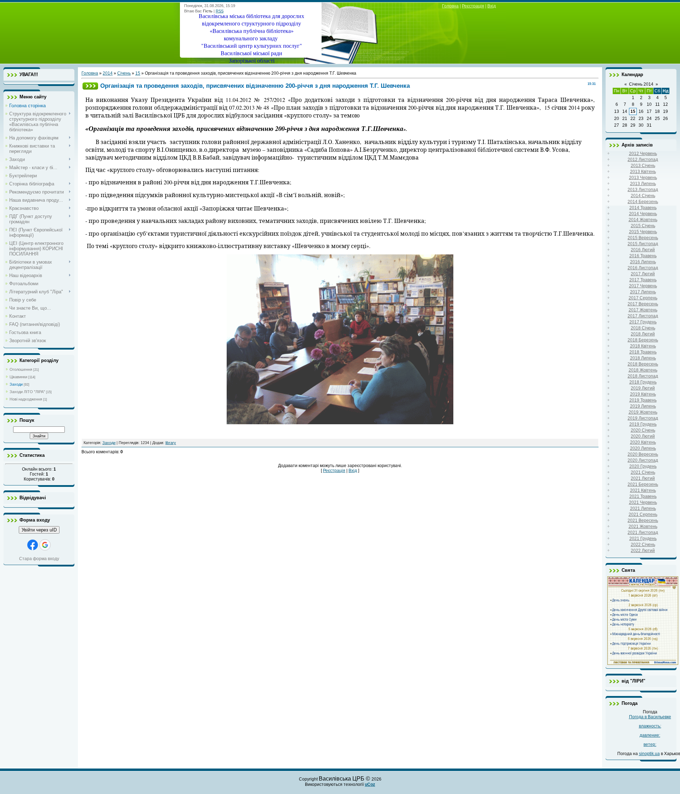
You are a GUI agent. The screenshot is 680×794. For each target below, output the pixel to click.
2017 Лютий (643, 273)
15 (137, 73)
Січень (124, 73)
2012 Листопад (643, 159)
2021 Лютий (643, 478)
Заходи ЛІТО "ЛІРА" (27, 392)
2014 (108, 73)
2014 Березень (643, 201)
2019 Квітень (643, 394)
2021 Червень (643, 502)
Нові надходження (26, 399)
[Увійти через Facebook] (32, 545)
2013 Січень (643, 165)
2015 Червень (643, 231)
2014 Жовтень (643, 219)
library (170, 443)
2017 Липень (643, 291)
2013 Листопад (643, 189)
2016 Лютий (643, 249)
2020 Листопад (643, 460)
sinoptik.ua (649, 753)
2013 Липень (643, 183)
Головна (450, 6)
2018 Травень (643, 352)
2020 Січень (643, 430)
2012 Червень (643, 153)
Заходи (16, 384)
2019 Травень (643, 400)
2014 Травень (643, 207)
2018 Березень (643, 340)
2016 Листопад (643, 267)
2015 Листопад (643, 243)
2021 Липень (643, 508)
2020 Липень (643, 448)
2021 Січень (643, 472)
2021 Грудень (643, 538)
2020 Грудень (643, 466)
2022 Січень (643, 544)
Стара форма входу (39, 558)
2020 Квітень (643, 442)
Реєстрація (473, 6)
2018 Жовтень (643, 370)
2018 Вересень (643, 364)
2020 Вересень (643, 454)
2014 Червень (643, 213)
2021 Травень (643, 496)
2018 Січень (643, 328)
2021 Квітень (643, 490)
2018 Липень (643, 358)
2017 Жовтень (643, 309)
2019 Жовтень (643, 412)
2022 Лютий (643, 550)
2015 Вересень (643, 237)
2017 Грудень (643, 322)
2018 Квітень (643, 346)
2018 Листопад (643, 376)
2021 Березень (643, 484)
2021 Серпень (643, 514)
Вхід (491, 6)
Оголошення (21, 369)
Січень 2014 (641, 84)
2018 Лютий (643, 334)
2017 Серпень (643, 297)
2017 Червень (643, 285)
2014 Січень (643, 195)
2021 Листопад (643, 532)
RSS (219, 11)
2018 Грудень (643, 382)
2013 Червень (643, 177)
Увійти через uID (39, 530)
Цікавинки (18, 377)
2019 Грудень (643, 424)
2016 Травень (643, 255)
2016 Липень (643, 261)
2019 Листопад (643, 418)
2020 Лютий (643, 436)
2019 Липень (643, 406)
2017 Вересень (643, 303)
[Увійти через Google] (45, 545)
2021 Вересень (643, 520)
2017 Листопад (643, 315)
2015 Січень (643, 225)
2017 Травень (643, 279)
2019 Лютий (643, 388)
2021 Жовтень (643, 526)
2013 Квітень (643, 171)
